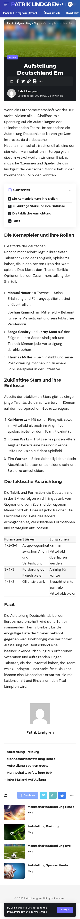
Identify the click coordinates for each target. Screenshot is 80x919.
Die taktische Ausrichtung (31, 213)
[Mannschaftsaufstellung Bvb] (14, 851)
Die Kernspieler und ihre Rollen (35, 199)
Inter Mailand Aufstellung (26, 779)
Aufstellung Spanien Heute (27, 765)
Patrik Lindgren (35, 4)
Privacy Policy (16, 911)
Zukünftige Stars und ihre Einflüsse (39, 206)
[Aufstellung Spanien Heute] (14, 871)
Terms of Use (39, 911)
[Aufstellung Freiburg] (14, 832)
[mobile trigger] (7, 4)
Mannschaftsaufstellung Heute (31, 759)
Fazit (16, 221)
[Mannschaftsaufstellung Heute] (14, 812)
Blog (12, 57)
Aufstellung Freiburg (23, 752)
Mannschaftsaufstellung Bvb (29, 772)
